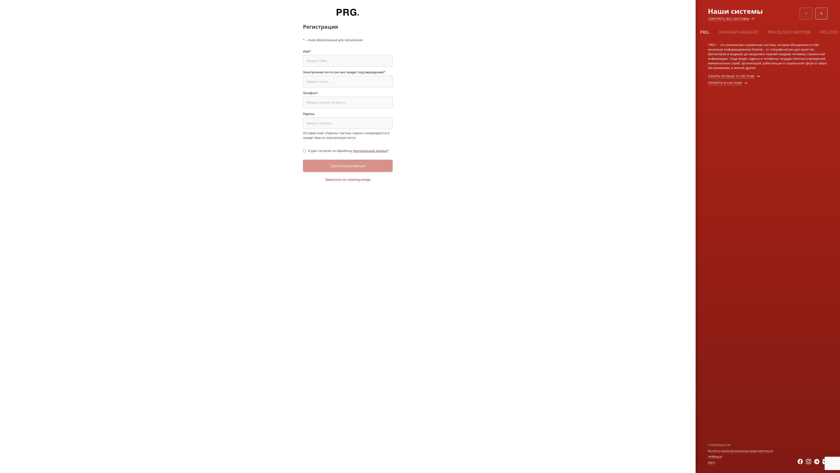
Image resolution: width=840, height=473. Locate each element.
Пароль (309, 114)
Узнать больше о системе (731, 76)
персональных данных (370, 151)
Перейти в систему (725, 83)
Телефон (310, 93)
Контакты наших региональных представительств (740, 451)
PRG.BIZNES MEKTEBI (789, 32)
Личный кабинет (738, 32)
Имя (307, 51)
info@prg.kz (715, 456)
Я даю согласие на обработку (348, 151)
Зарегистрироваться (347, 165)
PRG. (705, 32)
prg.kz (711, 462)
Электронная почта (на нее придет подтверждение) (344, 72)
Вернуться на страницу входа (348, 179)
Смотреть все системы (728, 19)
